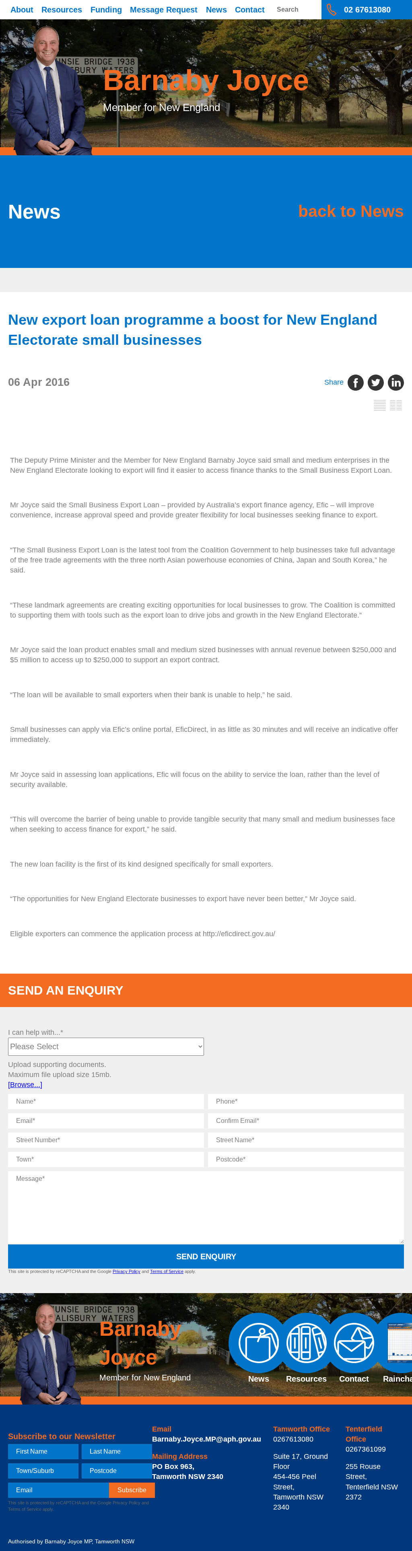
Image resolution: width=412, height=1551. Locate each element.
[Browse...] (25, 1085)
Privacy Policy (126, 1271)
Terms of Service (166, 1271)
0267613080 (293, 1439)
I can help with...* (35, 1032)
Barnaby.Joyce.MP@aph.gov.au (206, 1439)
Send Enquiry (206, 1256)
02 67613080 (367, 9)
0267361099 (366, 1449)
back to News (351, 211)
